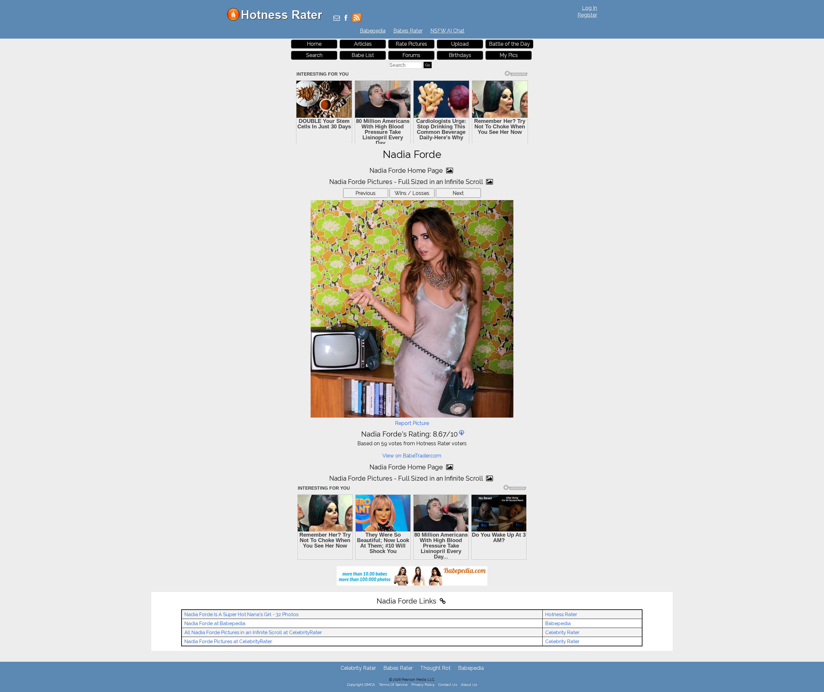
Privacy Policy (423, 684)
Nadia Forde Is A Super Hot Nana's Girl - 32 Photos (241, 614)
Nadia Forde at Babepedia (214, 623)
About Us (469, 684)
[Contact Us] (337, 18)
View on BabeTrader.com (411, 456)
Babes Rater (408, 31)
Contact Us (447, 684)
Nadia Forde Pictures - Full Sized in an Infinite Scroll (406, 182)
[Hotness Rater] (277, 19)
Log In (589, 8)
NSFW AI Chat (447, 31)
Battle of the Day (509, 44)
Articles (363, 44)
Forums (411, 55)
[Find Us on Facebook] (346, 18)
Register (587, 15)
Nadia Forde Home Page (407, 170)
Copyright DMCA (361, 684)
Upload (460, 44)
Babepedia (373, 31)
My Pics (509, 55)
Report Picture (412, 423)
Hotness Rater (561, 614)
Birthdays (460, 55)
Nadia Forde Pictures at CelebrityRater (228, 641)
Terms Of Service (393, 684)
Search (314, 55)
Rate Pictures (411, 44)
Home (314, 44)
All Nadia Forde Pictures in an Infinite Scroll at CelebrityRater (253, 632)
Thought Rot (435, 668)
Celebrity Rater (562, 632)
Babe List (362, 55)
